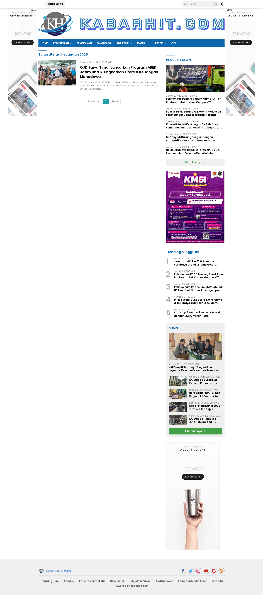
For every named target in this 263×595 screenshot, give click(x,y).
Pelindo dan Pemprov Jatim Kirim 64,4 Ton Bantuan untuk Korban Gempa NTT (193, 100)
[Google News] (214, 571)
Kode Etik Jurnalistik (92, 581)
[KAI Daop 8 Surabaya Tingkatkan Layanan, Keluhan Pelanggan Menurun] (195, 346)
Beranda (217, 581)
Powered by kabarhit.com (131, 586)
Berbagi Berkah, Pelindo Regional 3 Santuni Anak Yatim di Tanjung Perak (205, 394)
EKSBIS (159, 43)
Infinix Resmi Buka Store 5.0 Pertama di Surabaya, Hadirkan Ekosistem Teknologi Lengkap (198, 301)
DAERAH (142, 43)
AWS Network (164, 581)
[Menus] (40, 4)
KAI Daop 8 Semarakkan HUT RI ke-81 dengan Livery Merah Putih (197, 314)
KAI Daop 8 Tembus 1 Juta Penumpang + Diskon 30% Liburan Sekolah (202, 420)
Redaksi (69, 581)
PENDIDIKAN (84, 43)
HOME (44, 43)
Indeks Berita (55, 4)
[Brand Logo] (131, 23)
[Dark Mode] (223, 4)
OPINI (174, 43)
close (33, 10)
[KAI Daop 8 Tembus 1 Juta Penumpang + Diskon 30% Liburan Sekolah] (178, 420)
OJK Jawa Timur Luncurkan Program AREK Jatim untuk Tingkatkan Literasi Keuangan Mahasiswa (119, 72)
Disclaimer (117, 581)
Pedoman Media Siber (192, 581)
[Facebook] (183, 571)
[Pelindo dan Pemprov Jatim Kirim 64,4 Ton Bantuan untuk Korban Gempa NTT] (195, 78)
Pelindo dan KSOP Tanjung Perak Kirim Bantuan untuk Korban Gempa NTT (199, 276)
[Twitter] (191, 571)
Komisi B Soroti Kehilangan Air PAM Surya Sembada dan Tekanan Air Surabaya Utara (194, 126)
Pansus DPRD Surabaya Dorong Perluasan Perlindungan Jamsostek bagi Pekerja (193, 113)
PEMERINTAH (61, 43)
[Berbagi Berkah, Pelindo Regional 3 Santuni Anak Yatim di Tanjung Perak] (178, 394)
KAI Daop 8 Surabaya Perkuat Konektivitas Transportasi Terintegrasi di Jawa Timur (203, 381)
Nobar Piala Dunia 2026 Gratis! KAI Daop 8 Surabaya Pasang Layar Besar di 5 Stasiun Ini (205, 407)
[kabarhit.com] (54, 570)
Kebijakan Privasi (140, 581)
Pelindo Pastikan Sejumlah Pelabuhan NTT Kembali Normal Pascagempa (198, 288)
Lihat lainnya (194, 431)
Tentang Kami (50, 581)
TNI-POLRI (123, 43)
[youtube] (206, 571)
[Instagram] (198, 571)
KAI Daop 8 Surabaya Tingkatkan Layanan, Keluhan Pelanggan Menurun (194, 368)
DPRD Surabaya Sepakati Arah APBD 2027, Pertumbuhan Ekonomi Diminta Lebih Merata (193, 151)
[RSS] (221, 571)
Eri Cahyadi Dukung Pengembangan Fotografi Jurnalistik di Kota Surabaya (191, 138)
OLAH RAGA (104, 43)
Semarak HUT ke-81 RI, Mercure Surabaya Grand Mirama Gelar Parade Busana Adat (194, 263)
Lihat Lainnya (194, 162)
